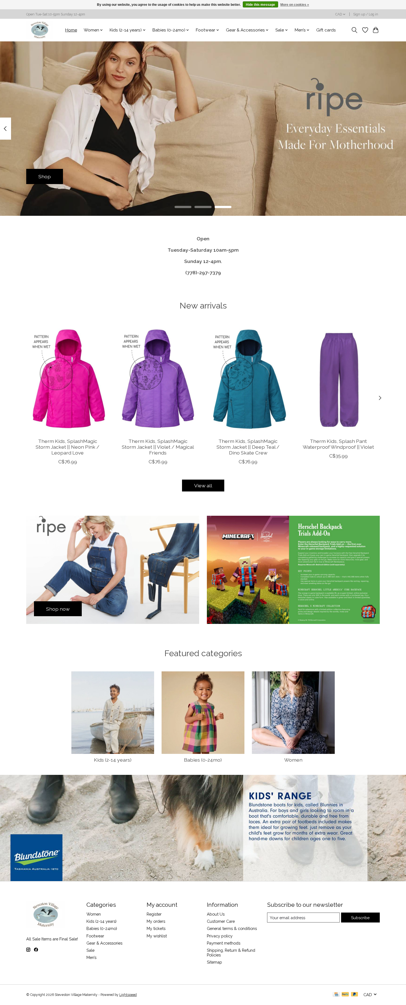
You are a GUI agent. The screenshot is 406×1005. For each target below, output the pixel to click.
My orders (156, 921)
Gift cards (326, 30)
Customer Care (221, 921)
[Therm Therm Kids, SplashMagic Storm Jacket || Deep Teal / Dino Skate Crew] (248, 379)
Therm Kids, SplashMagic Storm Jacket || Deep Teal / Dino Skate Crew (248, 447)
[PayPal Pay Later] (354, 994)
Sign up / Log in (365, 14)
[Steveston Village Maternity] (39, 30)
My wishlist (157, 936)
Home (71, 30)
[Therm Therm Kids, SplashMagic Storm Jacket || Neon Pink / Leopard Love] (67, 379)
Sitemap (214, 962)
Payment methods (223, 943)
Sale (90, 950)
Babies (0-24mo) (203, 760)
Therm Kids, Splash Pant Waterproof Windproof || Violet (338, 444)
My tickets (156, 928)
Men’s (91, 957)
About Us (216, 914)
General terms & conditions (232, 928)
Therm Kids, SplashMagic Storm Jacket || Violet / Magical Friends (158, 447)
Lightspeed (128, 995)
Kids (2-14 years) (112, 760)
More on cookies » (294, 5)
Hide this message (260, 5)
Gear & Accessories (104, 943)
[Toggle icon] (354, 30)
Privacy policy (220, 936)
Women (293, 760)
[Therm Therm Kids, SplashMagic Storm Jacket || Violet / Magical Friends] (158, 379)
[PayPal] (345, 994)
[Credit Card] (336, 994)
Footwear (95, 936)
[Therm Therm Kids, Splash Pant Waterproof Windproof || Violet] (338, 379)
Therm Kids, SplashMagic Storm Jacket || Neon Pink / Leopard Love (67, 447)
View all (203, 485)
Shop (44, 176)
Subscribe (360, 917)
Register (154, 914)
